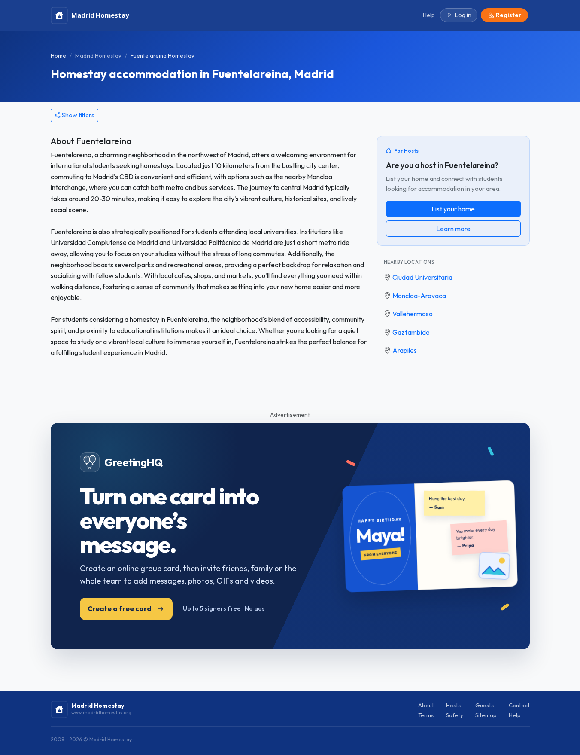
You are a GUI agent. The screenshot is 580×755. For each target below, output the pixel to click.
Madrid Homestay (98, 55)
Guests (484, 705)
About (426, 705)
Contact (519, 705)
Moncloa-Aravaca (419, 295)
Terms (426, 715)
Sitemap (486, 715)
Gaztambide (411, 332)
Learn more (453, 228)
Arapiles (404, 350)
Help (515, 715)
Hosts (453, 705)
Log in (463, 15)
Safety (454, 715)
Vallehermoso (412, 313)
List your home (453, 209)
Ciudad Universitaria (422, 277)
